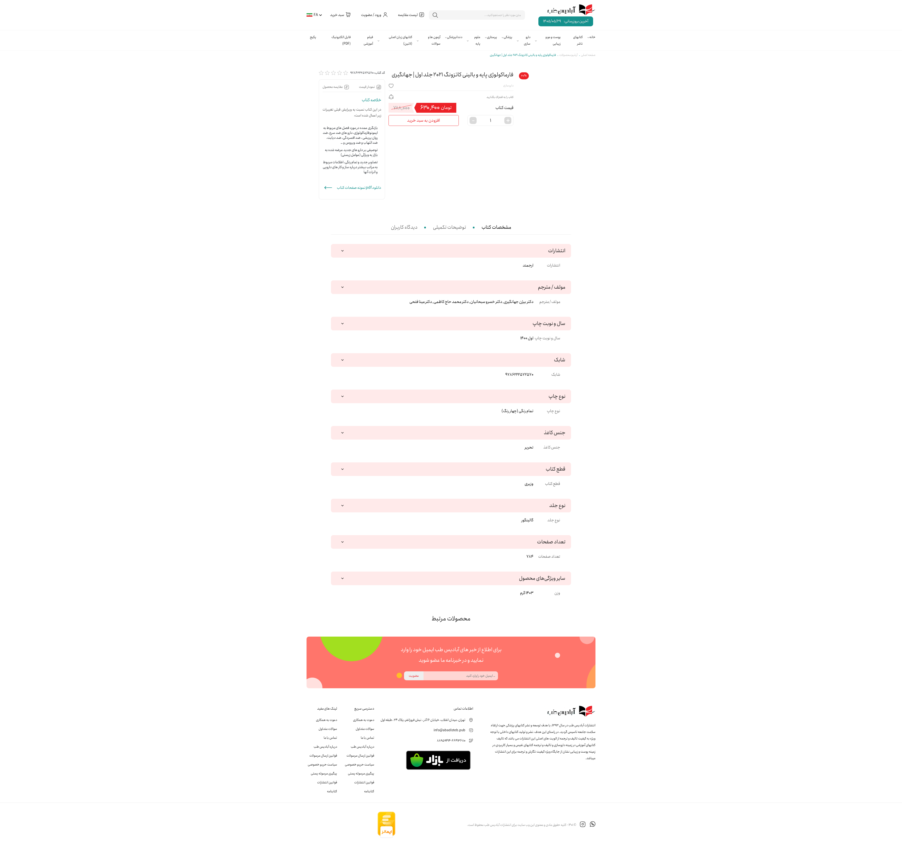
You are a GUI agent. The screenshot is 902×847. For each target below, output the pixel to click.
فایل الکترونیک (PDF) (341, 40)
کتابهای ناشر (578, 40)
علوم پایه (477, 40)
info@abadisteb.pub (449, 730)
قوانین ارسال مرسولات (360, 755)
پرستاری (492, 37)
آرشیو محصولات (568, 55)
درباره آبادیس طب (362, 746)
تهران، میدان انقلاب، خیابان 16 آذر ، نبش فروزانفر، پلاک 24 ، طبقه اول (423, 720)
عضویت (414, 675)
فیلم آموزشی (368, 40)
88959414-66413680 (451, 740)
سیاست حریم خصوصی (359, 764)
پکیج (313, 37)
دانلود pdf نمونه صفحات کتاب (359, 188)
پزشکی (508, 37)
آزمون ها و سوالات (434, 40)
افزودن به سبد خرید (423, 120)
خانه (592, 37)
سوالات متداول (365, 728)
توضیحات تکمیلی (449, 227)
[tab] (496, 227)
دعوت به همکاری (363, 720)
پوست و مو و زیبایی (553, 40)
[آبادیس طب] (567, 10)
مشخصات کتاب (496, 227)
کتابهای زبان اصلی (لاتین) (400, 40)
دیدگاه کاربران (404, 227)
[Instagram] (583, 824)
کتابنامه (369, 791)
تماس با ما (367, 737)
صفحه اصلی (588, 55)
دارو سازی (527, 40)
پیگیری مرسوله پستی (361, 773)
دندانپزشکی (454, 37)
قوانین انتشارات (364, 782)
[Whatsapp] (592, 824)
